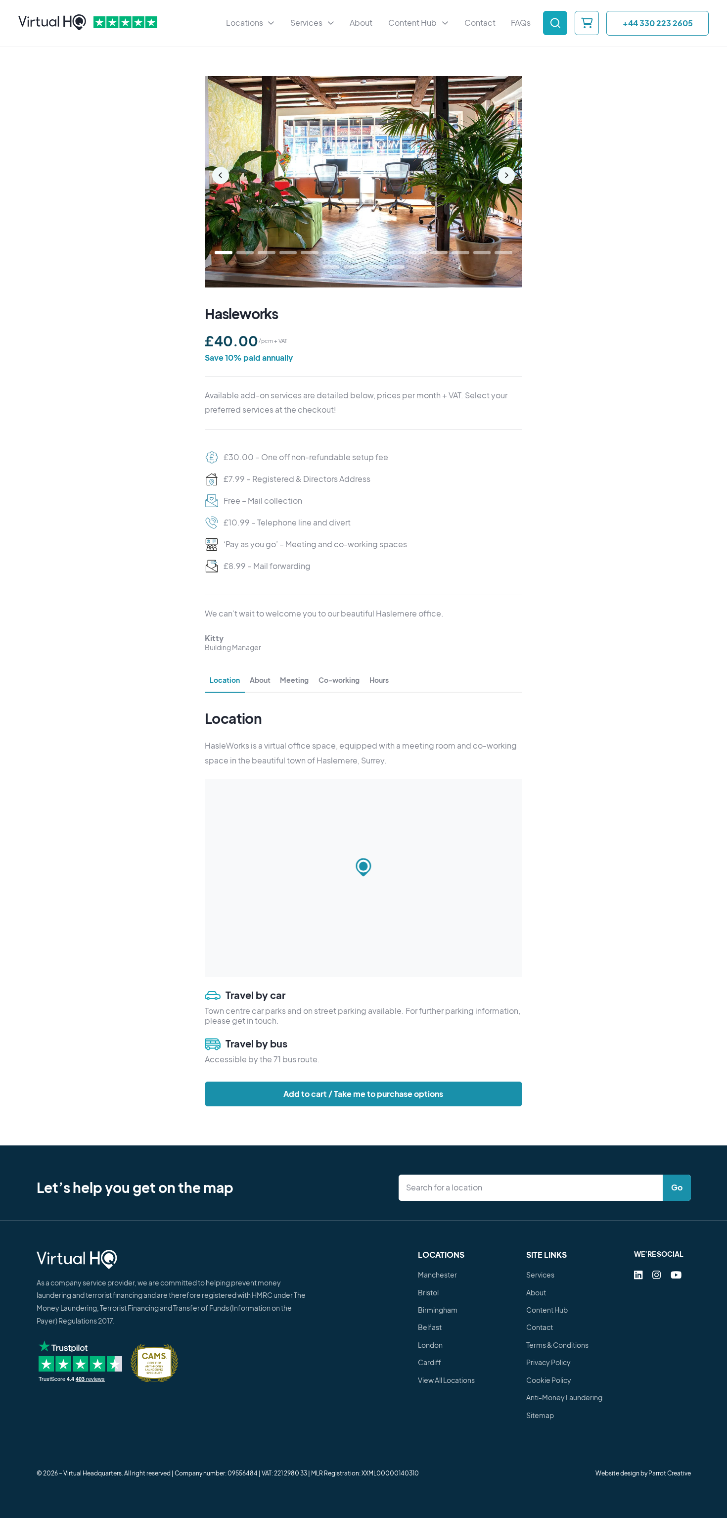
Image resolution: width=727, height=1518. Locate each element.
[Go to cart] (587, 23)
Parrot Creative (669, 1473)
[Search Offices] (555, 23)
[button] (363, 868)
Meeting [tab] (294, 680)
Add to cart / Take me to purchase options (363, 1094)
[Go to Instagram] (656, 1275)
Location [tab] (225, 680)
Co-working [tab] (339, 680)
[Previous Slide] (220, 175)
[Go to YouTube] (676, 1275)
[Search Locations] (533, 1188)
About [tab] (260, 680)
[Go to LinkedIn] (638, 1275)
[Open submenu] (271, 23)
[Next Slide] (506, 175)
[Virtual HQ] (52, 23)
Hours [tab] (379, 680)
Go (676, 1187)
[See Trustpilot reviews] (125, 23)
